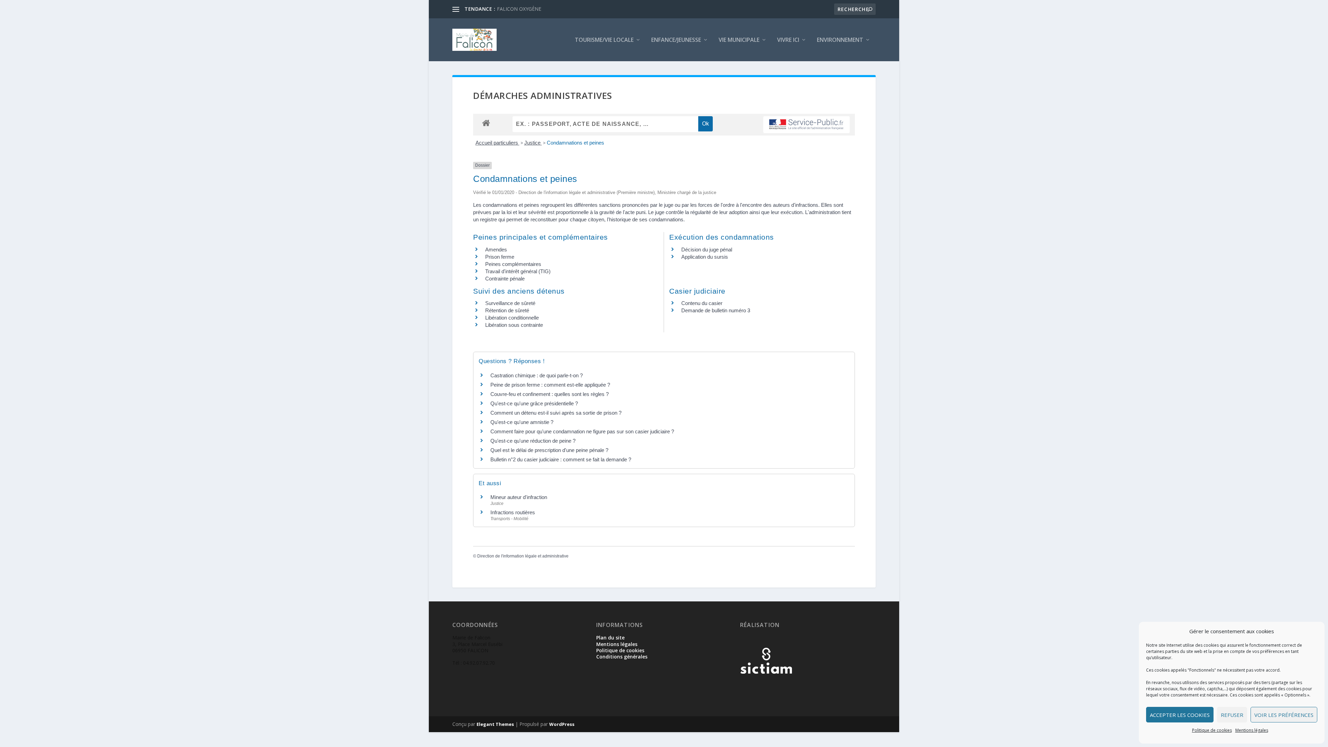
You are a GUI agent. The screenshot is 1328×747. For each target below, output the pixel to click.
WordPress (561, 724)
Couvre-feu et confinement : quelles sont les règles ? (549, 394)
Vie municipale (739, 40)
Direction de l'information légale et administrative (523, 556)
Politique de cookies (1212, 730)
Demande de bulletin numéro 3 (715, 310)
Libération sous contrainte (514, 325)
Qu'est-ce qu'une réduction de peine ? (532, 441)
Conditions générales (621, 656)
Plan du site (610, 637)
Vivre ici (788, 40)
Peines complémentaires (513, 264)
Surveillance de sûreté (510, 303)
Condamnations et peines (575, 143)
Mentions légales (1251, 730)
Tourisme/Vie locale (604, 40)
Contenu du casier (701, 303)
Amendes (496, 249)
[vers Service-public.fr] (806, 124)
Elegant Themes (495, 724)
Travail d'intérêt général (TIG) (518, 271)
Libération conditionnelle (512, 318)
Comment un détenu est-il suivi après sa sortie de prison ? (555, 413)
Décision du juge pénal (706, 249)
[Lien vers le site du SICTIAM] (766, 685)
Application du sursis (704, 257)
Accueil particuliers (497, 143)
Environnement (840, 40)
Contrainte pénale (505, 279)
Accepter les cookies (1180, 714)
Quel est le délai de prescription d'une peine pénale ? (549, 450)
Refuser (1232, 714)
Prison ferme (499, 257)
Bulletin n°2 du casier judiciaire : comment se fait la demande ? (560, 459)
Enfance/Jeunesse (676, 40)
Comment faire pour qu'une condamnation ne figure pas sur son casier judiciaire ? (582, 431)
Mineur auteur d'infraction (518, 497)
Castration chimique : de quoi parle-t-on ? (536, 375)
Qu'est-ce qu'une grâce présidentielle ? (534, 403)
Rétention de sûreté (507, 310)
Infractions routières (512, 512)
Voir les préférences (1283, 714)
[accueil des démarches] (486, 122)
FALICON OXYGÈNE (519, 9)
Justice (533, 143)
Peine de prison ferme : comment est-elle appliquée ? (550, 385)
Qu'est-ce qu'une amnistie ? (521, 422)
